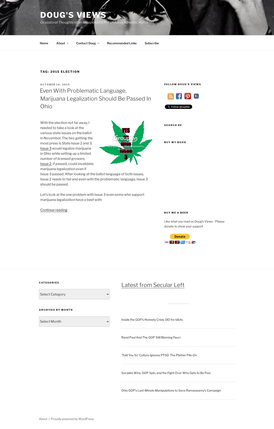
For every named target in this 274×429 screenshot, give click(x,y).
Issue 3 (45, 148)
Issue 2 (45, 164)
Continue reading (53, 210)
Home (44, 43)
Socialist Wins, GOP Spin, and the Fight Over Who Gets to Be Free (166, 373)
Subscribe (152, 43)
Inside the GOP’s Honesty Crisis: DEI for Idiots (152, 319)
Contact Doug (86, 43)
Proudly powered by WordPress (72, 419)
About (60, 43)
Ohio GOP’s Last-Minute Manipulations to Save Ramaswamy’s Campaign (171, 390)
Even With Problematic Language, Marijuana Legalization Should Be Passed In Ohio (95, 98)
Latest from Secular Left (153, 285)
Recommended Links (122, 43)
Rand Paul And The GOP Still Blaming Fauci (150, 337)
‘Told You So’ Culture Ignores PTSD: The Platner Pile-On (159, 355)
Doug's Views (73, 15)
